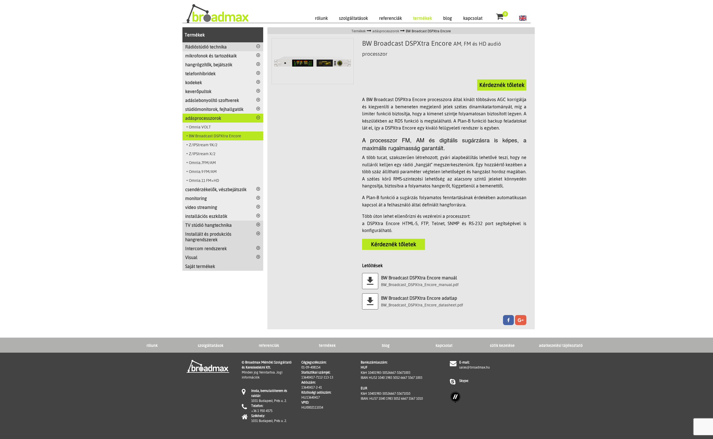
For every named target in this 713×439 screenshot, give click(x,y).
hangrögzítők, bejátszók (208, 64)
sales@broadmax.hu (474, 367)
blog (447, 18)
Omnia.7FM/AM (202, 162)
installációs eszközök (206, 216)
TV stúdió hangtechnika (208, 225)
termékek (422, 18)
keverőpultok (198, 91)
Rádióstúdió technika (206, 47)
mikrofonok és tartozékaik (211, 55)
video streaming (201, 207)
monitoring (196, 198)
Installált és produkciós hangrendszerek (208, 236)
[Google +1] (520, 320)
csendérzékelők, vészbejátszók (215, 189)
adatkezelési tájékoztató (561, 345)
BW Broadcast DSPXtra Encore (215, 135)
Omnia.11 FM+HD (204, 180)
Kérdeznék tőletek (501, 84)
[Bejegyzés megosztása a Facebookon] (508, 320)
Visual (191, 257)
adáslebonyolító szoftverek (212, 100)
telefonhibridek (200, 73)
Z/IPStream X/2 (202, 153)
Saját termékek (200, 266)
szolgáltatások (353, 18)
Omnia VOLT (200, 127)
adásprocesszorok (203, 118)
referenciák (390, 18)
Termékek (195, 35)
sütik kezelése (502, 345)
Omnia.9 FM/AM (203, 171)
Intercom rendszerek (206, 248)
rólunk (321, 18)
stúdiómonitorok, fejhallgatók (214, 109)
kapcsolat (472, 18)
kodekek (193, 82)
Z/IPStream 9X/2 (203, 144)
